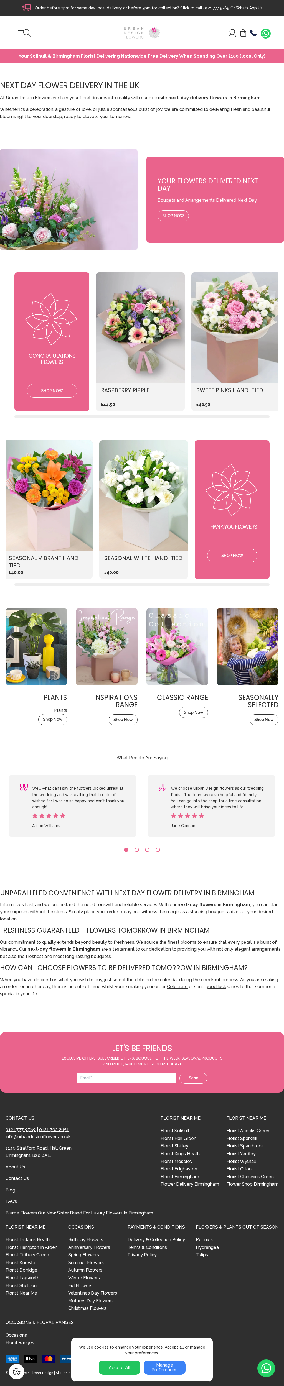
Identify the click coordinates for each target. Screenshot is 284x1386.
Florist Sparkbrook (245, 1146)
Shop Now (173, 216)
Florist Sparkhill (241, 1138)
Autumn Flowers (85, 1270)
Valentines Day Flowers (92, 1293)
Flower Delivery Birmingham (190, 1184)
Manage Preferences (164, 1367)
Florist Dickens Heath (28, 1239)
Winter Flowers (84, 1277)
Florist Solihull (175, 1130)
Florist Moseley (176, 1161)
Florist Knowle (20, 1262)
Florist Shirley (174, 1146)
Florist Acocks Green (247, 1130)
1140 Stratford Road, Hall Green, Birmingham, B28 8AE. (39, 1151)
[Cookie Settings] (16, 1371)
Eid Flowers (80, 1285)
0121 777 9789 (216, 8)
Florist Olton (239, 1169)
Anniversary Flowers (89, 1247)
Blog (10, 1190)
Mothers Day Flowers (90, 1300)
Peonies (204, 1239)
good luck (216, 986)
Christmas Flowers (87, 1308)
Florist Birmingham (180, 1176)
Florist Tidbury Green (27, 1254)
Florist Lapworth (22, 1277)
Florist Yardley (241, 1153)
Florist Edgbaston (179, 1169)
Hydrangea (207, 1247)
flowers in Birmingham (74, 949)
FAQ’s (11, 1201)
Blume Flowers (21, 1213)
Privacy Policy (142, 1254)
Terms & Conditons (147, 1247)
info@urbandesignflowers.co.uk (38, 1136)
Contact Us (17, 1178)
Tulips (202, 1254)
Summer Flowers (86, 1262)
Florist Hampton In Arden (31, 1247)
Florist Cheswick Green (250, 1176)
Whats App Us (249, 8)
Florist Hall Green (178, 1138)
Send (193, 1078)
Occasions (16, 1335)
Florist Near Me (21, 1293)
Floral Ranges (20, 1342)
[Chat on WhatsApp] (266, 34)
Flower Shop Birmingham (252, 1184)
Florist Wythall (241, 1161)
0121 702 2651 (54, 1129)
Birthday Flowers (85, 1239)
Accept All (119, 1367)
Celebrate (177, 986)
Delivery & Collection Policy (156, 1239)
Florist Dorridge (21, 1270)
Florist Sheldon (21, 1285)
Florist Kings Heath (180, 1153)
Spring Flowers (83, 1254)
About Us (15, 1167)
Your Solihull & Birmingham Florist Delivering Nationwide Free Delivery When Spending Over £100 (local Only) (142, 56)
